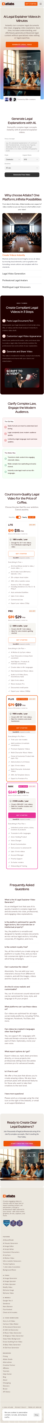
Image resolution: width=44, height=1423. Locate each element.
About (5, 1380)
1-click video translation (11, 1267)
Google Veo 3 (8, 1301)
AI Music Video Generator (12, 1333)
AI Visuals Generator (10, 1243)
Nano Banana (8, 1306)
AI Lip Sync (7, 1255)
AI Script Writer (8, 1249)
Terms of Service (35, 1407)
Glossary (6, 1386)
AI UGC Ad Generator (10, 1330)
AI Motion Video (8, 1258)
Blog (4, 1377)
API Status (6, 1392)
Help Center (7, 1374)
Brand (5, 1389)
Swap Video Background (11, 1339)
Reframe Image (8, 1290)
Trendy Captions (9, 1264)
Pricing (5, 1356)
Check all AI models (10, 1312)
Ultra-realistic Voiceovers (12, 1261)
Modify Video (7, 1287)
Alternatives (7, 1362)
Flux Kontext (7, 1309)
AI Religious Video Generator (13, 1336)
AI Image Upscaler (9, 1281)
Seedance (6, 1304)
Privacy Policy (20, 1407)
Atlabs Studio (7, 1359)
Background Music (9, 1270)
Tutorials (6, 1371)
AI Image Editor (8, 1246)
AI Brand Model (8, 1240)
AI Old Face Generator (11, 1348)
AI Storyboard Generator (12, 1327)
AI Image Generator (10, 1278)
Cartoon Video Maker (11, 1324)
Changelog (7, 1383)
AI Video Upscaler (9, 1284)
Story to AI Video (9, 1321)
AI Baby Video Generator (12, 1345)
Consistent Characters (11, 1252)
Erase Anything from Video (12, 1342)
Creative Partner (9, 1365)
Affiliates (6, 1368)
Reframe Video (8, 1293)
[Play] (22, 377)
